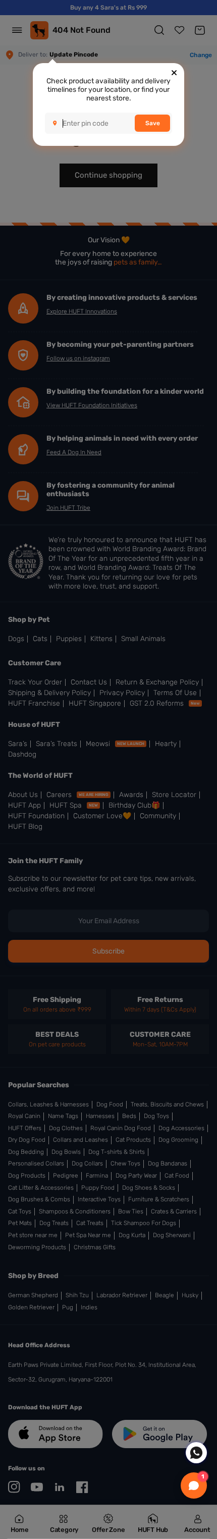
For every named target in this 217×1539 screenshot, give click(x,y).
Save (152, 123)
